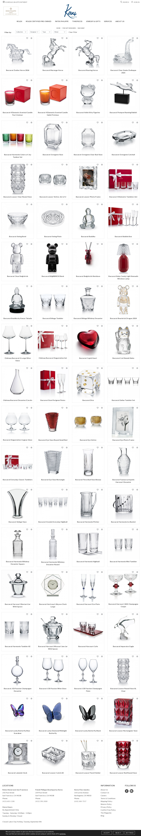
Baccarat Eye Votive (88, 440)
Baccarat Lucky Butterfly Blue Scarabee (17, 732)
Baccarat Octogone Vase (53, 155)
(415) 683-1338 (8, 801)
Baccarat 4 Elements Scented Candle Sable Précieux (53, 113)
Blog (102, 816)
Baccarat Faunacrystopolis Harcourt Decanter (123, 481)
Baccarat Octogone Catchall (123, 155)
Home (58, 28)
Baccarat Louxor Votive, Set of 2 (53, 197)
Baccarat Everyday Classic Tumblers (18, 480)
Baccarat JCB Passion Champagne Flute (88, 689)
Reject (118, 833)
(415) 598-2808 (41, 801)
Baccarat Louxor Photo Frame (88, 197)
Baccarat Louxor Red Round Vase (123, 773)
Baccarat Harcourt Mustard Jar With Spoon (18, 605)
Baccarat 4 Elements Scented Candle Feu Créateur (18, 113)
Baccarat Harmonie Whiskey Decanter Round (53, 563)
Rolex (19, 21)
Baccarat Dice (88, 400)
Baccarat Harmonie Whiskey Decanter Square (17, 562)
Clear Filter (73, 32)
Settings (129, 833)
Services (108, 21)
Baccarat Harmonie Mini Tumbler (123, 561)
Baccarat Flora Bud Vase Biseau (88, 480)
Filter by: (8, 32)
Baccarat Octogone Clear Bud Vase (88, 155)
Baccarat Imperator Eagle (123, 646)
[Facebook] (127, 791)
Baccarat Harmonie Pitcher (88, 522)
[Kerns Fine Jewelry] (70, 11)
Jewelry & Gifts (93, 21)
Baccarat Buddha (88, 236)
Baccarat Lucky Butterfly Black (88, 731)
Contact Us (105, 793)
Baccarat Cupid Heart (88, 358)
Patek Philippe (62, 21)
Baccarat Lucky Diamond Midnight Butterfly (53, 732)
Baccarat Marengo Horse (53, 70)
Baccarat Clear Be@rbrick (17, 276)
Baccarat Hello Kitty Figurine (88, 112)
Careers (104, 795)
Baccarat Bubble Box (123, 236)
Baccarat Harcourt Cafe (88, 646)
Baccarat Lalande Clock (17, 773)
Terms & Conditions (108, 798)
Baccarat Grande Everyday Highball (53, 522)
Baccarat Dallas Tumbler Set (123, 400)
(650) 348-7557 (80, 801)
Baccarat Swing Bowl (17, 236)
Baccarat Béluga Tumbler (53, 318)
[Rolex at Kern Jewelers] (137, 7)
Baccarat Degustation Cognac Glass (17, 440)
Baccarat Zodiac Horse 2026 (17, 70)
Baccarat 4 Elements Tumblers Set (123, 197)
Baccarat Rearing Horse (88, 70)
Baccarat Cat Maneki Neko (123, 358)
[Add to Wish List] (27, 38)
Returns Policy (106, 804)
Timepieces (77, 21)
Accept (107, 833)
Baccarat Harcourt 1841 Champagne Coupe (123, 605)
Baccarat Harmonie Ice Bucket (123, 522)
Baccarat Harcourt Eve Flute (88, 604)
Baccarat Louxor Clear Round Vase (18, 197)
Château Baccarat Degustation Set (53, 358)
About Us (120, 21)
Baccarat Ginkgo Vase (18, 522)
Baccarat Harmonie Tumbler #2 (17, 646)
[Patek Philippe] (11, 11)
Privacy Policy (106, 807)
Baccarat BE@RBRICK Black (53, 276)
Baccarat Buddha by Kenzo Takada (18, 318)
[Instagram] (131, 791)
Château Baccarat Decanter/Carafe (17, 400)
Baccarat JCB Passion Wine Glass (52, 688)
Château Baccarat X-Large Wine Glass (18, 359)
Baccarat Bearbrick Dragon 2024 (123, 318)
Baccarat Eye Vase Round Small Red (53, 440)
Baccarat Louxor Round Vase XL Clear (123, 689)
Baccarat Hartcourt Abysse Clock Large (53, 605)
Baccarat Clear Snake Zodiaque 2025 (123, 71)
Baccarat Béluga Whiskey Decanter (88, 318)
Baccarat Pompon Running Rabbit (123, 112)
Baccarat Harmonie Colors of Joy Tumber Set (17, 156)
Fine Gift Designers (69, 28)
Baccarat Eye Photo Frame (123, 440)
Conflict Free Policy (108, 810)
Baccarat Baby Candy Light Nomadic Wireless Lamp (123, 277)
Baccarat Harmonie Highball (88, 561)
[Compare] (31, 38)
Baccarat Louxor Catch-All (53, 773)
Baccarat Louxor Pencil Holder (88, 773)
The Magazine (106, 813)
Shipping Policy (106, 801)
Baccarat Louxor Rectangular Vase (123, 731)
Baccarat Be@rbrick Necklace (88, 276)
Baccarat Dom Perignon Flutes (52, 400)
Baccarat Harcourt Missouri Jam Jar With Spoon (53, 647)
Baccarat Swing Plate (53, 236)
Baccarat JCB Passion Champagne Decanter (17, 689)
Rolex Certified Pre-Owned (38, 21)
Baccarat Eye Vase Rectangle (53, 480)
